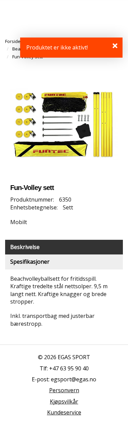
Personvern (64, 390)
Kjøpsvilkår (64, 401)
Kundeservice (64, 412)
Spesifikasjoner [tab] (29, 261)
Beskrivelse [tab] (25, 247)
